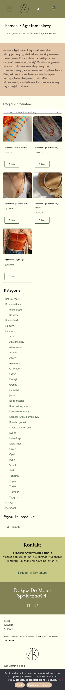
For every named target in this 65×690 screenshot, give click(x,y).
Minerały (25, 33)
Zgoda (19, 685)
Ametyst (13, 352)
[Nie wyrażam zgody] (59, 679)
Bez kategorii (12, 299)
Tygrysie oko (16, 497)
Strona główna (11, 33)
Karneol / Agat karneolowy (24, 417)
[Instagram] (36, 605)
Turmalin (14, 492)
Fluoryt (13, 379)
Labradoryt (15, 438)
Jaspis (12, 395)
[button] (9, 9)
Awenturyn (15, 363)
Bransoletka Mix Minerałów (15, 147)
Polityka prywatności (39, 685)
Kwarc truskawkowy (20, 427)
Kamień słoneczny (19, 411)
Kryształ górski (17, 422)
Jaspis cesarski (17, 401)
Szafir (12, 470)
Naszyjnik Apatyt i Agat (14, 259)
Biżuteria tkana (13, 304)
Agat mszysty (16, 342)
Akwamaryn (15, 347)
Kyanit (12, 433)
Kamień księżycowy (20, 406)
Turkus (13, 486)
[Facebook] (28, 605)
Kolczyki (13, 315)
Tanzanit (14, 476)
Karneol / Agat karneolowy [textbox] (31, 112)
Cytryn (12, 374)
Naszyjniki (10, 502)
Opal (12, 454)
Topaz (12, 481)
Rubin (12, 460)
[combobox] (32, 111)
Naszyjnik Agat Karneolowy (46, 147)
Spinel (12, 465)
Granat (13, 385)
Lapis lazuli (15, 443)
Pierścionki (11, 508)
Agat (11, 336)
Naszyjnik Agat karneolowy (16, 203)
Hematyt (14, 390)
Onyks (12, 449)
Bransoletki (15, 309)
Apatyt (12, 358)
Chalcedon (15, 368)
